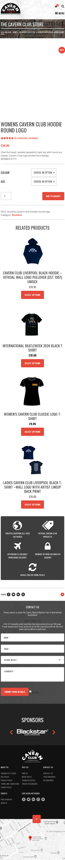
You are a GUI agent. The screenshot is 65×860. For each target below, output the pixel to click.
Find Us (25, 773)
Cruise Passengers (29, 784)
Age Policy (5, 777)
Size (3, 182)
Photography (6, 799)
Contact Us (48, 773)
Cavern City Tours (8, 773)
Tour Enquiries (49, 777)
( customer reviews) (26, 138)
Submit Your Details (14, 691)
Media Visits (27, 777)
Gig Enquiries (48, 780)
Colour (5, 173)
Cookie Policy (6, 787)
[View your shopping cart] (56, 6)
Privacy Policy (7, 780)
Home (15, 32)
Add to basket (53, 196)
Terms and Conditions (10, 784)
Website (4, 803)
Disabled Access (28, 780)
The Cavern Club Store (27, 32)
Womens (17, 215)
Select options (32, 294)
